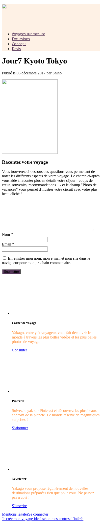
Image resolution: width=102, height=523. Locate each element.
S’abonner (20, 428)
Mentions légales (15, 514)
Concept (19, 43)
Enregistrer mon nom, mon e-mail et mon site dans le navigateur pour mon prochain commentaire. (46, 260)
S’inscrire (19, 506)
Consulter (19, 350)
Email (8, 244)
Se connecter (38, 514)
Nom (7, 234)
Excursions (21, 38)
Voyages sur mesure (28, 33)
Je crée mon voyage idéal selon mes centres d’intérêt (42, 519)
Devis (16, 48)
